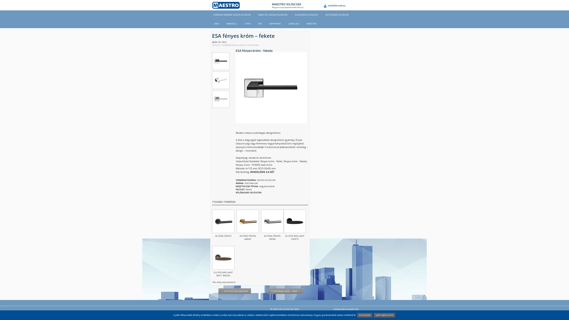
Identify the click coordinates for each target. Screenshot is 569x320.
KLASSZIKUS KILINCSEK (306, 14)
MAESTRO (312, 23)
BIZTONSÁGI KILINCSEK (337, 14)
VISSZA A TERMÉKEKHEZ (225, 45)
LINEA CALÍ (293, 23)
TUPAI (247, 23)
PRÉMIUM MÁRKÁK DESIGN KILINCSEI (232, 14)
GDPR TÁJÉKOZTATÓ (384, 315)
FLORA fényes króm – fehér (285, 291)
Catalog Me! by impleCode (346, 309)
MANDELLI (231, 23)
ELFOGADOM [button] (364, 315)
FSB (260, 23)
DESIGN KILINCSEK (249, 45)
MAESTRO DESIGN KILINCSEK (272, 14)
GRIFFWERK (275, 23)
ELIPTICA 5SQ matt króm (234, 291)
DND (216, 23)
